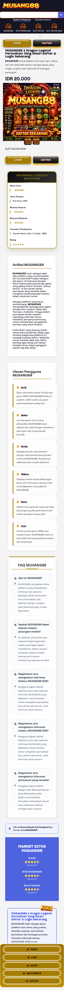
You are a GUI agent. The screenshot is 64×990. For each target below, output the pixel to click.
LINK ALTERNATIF (33, 973)
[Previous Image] (5, 112)
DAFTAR (47, 43)
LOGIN (17, 43)
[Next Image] (58, 112)
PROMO (33, 948)
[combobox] (29, 15)
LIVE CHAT (33, 981)
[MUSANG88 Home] (21, 6)
